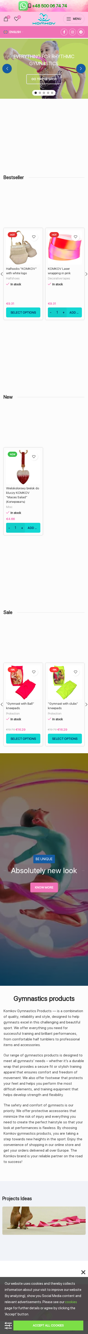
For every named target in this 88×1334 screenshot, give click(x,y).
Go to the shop (43, 79)
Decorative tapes (49, 278)
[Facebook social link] (64, 32)
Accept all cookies (48, 1325)
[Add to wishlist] (24, 237)
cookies (71, 1302)
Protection (13, 713)
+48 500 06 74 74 (49, 5)
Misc (9, 507)
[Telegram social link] (80, 32)
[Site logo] (43, 18)
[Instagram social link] (72, 32)
